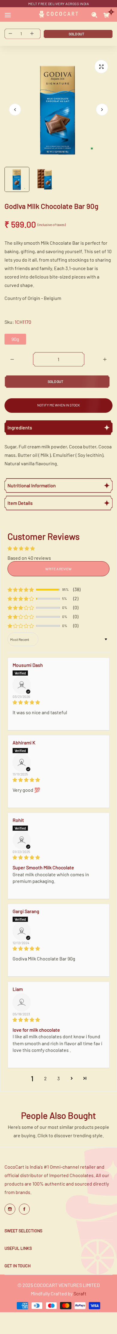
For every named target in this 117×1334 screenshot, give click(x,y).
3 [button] (58, 1078)
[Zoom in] (101, 66)
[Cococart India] (58, 14)
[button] (102, 109)
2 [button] (45, 1078)
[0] (107, 14)
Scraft (80, 1293)
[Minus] (12, 359)
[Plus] (105, 359)
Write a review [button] (58, 569)
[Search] (95, 14)
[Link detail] (9, 1209)
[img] (58, 702)
